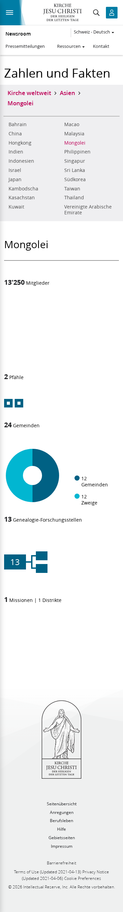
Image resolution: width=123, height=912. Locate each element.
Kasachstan (22, 197)
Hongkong (20, 142)
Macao (71, 124)
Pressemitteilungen (25, 46)
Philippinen (77, 151)
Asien (67, 93)
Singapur (74, 161)
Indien (16, 151)
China (15, 133)
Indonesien (21, 161)
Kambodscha (23, 188)
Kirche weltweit (29, 93)
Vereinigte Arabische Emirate (88, 209)
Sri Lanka (74, 170)
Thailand (74, 197)
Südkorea (75, 179)
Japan (15, 179)
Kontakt (101, 46)
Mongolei (74, 142)
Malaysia (74, 133)
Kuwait (16, 206)
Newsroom (18, 33)
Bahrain (18, 124)
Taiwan (72, 188)
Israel (15, 170)
